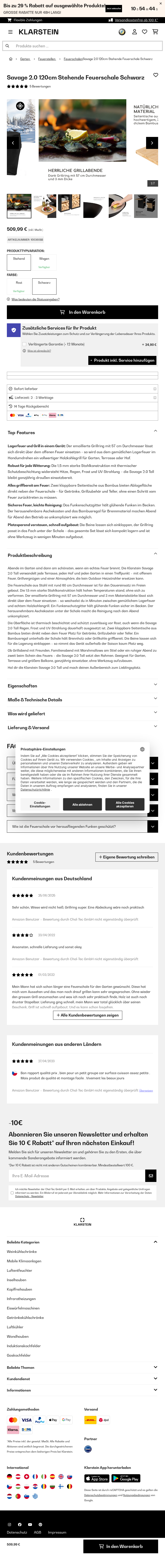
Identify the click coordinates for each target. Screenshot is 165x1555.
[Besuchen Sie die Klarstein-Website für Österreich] (18, 1476)
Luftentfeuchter (19, 1270)
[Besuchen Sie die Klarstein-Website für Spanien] (52, 1476)
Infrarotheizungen (21, 1299)
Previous (13, 143)
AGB (37, 1532)
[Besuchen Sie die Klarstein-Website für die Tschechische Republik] (9, 1486)
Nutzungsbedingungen (136, 1495)
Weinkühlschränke (22, 1251)
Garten (25, 59)
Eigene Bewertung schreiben (128, 857)
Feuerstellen (47, 59)
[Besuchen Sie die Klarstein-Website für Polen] (26, 1486)
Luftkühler (15, 1327)
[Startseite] (14, 59)
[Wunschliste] (144, 32)
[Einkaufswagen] (155, 32)
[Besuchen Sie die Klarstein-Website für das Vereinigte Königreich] (61, 1476)
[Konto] (134, 32)
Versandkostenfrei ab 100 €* (136, 20)
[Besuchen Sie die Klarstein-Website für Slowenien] (26, 1496)
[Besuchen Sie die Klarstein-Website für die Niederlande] (9, 1496)
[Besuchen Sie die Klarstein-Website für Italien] (43, 1476)
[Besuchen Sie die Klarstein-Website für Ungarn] (18, 1486)
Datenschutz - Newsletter (29, 1196)
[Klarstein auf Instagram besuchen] (9, 1524)
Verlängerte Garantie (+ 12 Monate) (56, 344)
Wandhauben (18, 1336)
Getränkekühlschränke (25, 1317)
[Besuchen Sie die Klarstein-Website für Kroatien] (35, 1486)
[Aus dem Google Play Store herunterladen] (126, 1478)
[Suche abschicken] (7, 45)
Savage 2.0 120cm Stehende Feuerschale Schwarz (118, 59)
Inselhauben (16, 1280)
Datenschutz (17, 1532)
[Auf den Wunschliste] (155, 75)
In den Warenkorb (86, 312)
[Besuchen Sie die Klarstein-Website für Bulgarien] (52, 1486)
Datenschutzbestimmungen (100, 1495)
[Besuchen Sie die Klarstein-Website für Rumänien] (43, 1486)
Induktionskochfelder (24, 1346)
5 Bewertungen (40, 86)
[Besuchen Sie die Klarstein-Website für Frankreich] (35, 1476)
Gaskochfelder (19, 1355)
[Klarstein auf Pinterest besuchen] (40, 1524)
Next (152, 143)
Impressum (57, 1532)
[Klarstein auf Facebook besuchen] (19, 1524)
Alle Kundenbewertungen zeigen (89, 1015)
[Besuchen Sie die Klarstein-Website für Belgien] (69, 1486)
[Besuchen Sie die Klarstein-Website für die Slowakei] (69, 1476)
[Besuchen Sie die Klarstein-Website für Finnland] (61, 1486)
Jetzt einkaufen (114, 8)
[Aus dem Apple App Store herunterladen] (97, 1478)
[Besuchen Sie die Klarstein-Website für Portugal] (18, 1496)
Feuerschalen (73, 59)
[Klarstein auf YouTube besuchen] (30, 1524)
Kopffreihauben (19, 1289)
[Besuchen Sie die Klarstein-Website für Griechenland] (35, 1496)
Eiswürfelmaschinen (23, 1308)
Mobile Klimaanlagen (24, 1261)
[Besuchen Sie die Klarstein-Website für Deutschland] (9, 1476)
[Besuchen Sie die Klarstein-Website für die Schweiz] (26, 1476)
